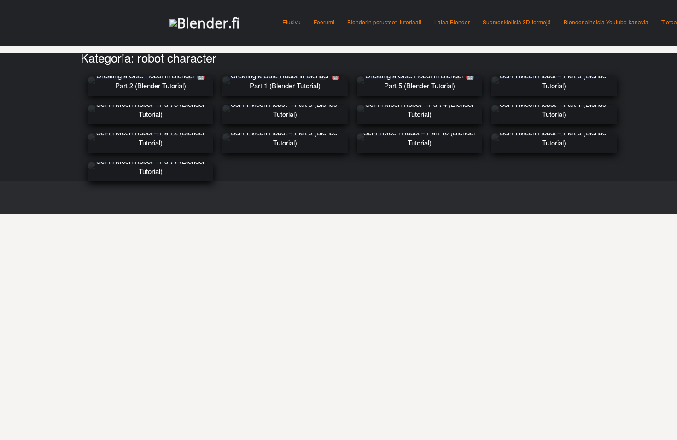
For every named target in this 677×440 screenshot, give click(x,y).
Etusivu (291, 22)
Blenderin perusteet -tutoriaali (384, 22)
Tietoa (669, 22)
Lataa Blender (452, 22)
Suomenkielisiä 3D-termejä (517, 22)
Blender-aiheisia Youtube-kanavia (606, 22)
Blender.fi (208, 22)
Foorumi (324, 22)
